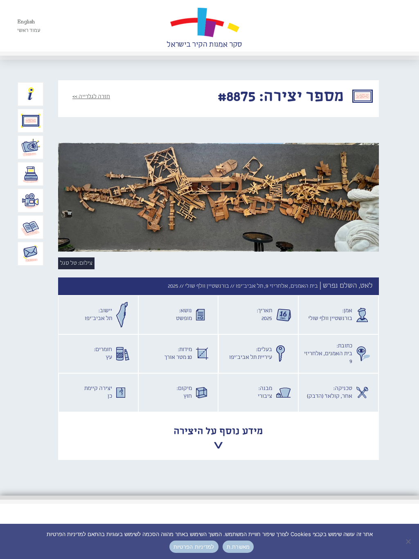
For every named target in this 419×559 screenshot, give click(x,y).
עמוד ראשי (29, 30)
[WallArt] (204, 26)
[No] (409, 541)
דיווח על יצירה (30, 147)
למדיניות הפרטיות (193, 546)
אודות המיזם (30, 94)
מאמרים (30, 227)
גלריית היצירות (30, 120)
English (26, 22)
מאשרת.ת (238, 546)
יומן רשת (30, 173)
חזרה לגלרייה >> (91, 96)
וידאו (30, 200)
